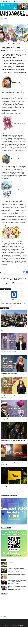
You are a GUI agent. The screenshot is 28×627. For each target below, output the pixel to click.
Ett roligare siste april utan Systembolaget (9, 351)
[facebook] (27, 272)
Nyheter (5, 21)
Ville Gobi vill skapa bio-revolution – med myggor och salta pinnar (13, 440)
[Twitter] (14, 1)
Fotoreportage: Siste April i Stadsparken (8, 328)
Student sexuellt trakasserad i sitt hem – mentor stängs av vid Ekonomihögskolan (17, 581)
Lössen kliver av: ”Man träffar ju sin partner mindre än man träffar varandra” (16, 569)
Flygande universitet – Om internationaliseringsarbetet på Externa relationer (14, 278)
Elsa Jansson (11, 583)
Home (2, 21)
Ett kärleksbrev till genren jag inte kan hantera (9, 373)
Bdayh (13, 625)
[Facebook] (12, 1)
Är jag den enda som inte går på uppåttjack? (16, 574)
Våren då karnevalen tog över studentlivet (8, 395)
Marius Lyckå (11, 571)
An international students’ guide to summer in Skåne (17, 587)
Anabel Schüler (11, 589)
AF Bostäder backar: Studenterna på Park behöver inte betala (12, 462)
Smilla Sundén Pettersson (13, 564)
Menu (5, 18)
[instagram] (17, 1)
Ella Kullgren (11, 576)
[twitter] (24, 272)
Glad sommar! (11, 562)
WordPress (21, 625)
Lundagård (3, 50)
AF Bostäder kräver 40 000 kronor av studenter (9, 485)
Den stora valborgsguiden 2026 (6, 418)
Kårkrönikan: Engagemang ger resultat (14, 283)
